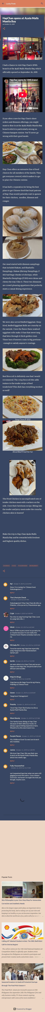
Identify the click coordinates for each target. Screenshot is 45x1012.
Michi (12, 627)
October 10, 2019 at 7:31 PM (25, 661)
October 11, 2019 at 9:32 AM (31, 736)
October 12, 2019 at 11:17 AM (21, 768)
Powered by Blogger (24, 1009)
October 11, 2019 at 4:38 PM (25, 750)
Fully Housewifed (17, 766)
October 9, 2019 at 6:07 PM (20, 600)
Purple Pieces (15, 736)
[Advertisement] (22, 846)
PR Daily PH (14, 645)
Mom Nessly (15, 718)
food (14, 566)
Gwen (12, 693)
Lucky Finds (11, 4)
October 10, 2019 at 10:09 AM (30, 645)
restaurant (34, 566)
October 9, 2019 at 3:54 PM (22, 584)
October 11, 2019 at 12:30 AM (25, 693)
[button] (4, 28)
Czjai (12, 613)
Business (6, 566)
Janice (12, 750)
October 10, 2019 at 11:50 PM (20, 679)
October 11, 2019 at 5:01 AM (26, 704)
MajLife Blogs (15, 677)
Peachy (13, 704)
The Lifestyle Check (18, 597)
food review (22, 566)
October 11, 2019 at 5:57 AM (30, 718)
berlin (12, 661)
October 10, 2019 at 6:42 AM (24, 627)
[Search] (42, 3)
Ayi (11, 584)
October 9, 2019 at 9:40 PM (24, 613)
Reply (12, 593)
